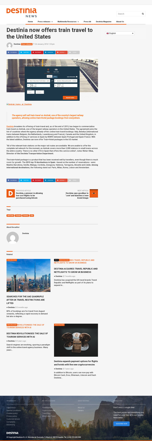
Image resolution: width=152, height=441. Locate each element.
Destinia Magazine (103, 22)
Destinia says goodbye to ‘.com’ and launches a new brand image (76, 195)
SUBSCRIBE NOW (121, 424)
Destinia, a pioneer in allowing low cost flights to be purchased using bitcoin (29, 195)
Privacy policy (12, 416)
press (56, 260)
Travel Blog (46, 413)
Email (74, 52)
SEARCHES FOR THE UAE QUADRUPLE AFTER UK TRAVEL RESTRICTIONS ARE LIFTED (26, 299)
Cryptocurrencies (48, 410)
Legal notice (11, 408)
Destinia (17, 44)
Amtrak (10, 215)
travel (25, 215)
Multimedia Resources (67, 22)
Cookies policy (12, 413)
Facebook (13, 52)
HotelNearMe (47, 408)
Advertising (11, 425)
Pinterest (38, 52)
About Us (120, 22)
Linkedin (50, 52)
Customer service (13, 419)
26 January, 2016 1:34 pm (45, 44)
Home (30, 22)
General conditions (14, 410)
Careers (81, 410)
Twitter (25, 52)
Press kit (87, 22)
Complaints (11, 422)
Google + (62, 52)
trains (18, 215)
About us (81, 408)
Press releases (44, 22)
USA (31, 215)
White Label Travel (48, 416)
